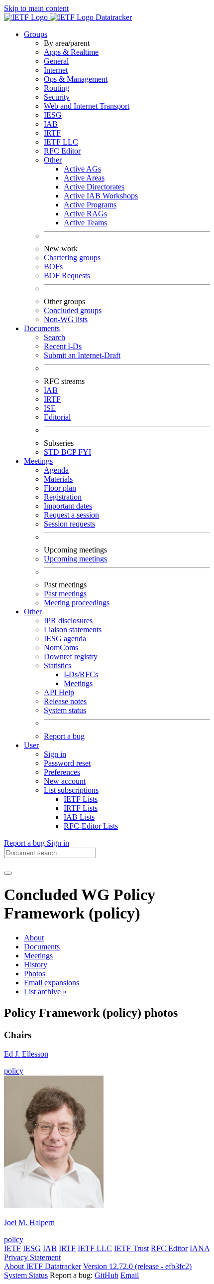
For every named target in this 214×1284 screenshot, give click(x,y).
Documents (42, 946)
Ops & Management (75, 79)
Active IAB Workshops (101, 195)
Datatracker (113, 17)
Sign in (55, 754)
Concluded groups (73, 310)
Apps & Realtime (71, 52)
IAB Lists (79, 817)
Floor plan (60, 488)
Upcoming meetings (75, 558)
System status (65, 710)
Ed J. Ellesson (26, 1054)
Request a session (71, 515)
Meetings (78, 683)
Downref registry (71, 656)
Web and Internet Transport (86, 106)
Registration (63, 497)
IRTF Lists (81, 808)
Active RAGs (85, 213)
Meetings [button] (38, 461)
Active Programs (90, 204)
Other (53, 160)
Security (57, 97)
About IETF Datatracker (42, 1266)
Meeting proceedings (76, 602)
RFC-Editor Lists (91, 826)
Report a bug (64, 736)
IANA (200, 1248)
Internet (56, 70)
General (56, 61)
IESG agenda (65, 638)
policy (13, 1071)
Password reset (67, 763)
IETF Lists (81, 799)
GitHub (106, 1275)
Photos (34, 973)
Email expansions (51, 982)
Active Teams (85, 222)
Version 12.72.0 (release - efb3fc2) (137, 1266)
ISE (50, 408)
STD (52, 452)
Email (129, 1275)
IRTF (52, 133)
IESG (53, 115)
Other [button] (33, 611)
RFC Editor (62, 151)
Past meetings (65, 593)
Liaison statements (73, 629)
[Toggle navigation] (8, 873)
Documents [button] (42, 328)
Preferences (62, 772)
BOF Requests (67, 275)
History (35, 964)
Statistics (57, 665)
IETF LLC (61, 142)
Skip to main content (36, 8)
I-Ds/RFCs (81, 674)
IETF (12, 1248)
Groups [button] (35, 34)
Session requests (69, 524)
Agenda (56, 470)
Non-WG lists (66, 319)
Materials (58, 479)
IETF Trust (131, 1248)
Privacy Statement (32, 1257)
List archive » (45, 991)
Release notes (65, 701)
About (34, 937)
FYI (84, 452)
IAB (51, 124)
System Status (26, 1275)
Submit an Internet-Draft (82, 355)
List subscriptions (71, 790)
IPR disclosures (68, 620)
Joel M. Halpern (29, 1222)
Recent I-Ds (63, 346)
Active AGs (82, 169)
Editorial (57, 417)
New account (65, 781)
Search (54, 337)
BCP (69, 452)
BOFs (53, 266)
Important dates (68, 506)
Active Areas (84, 178)
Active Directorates (94, 187)
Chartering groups (72, 257)
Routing (56, 88)
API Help (59, 692)
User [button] (31, 745)
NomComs (61, 647)
